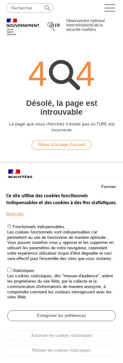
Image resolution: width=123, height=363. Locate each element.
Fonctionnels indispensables (38, 226)
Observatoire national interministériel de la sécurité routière (85, 25)
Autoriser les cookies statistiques (61, 335)
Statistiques (23, 270)
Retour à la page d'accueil (61, 144)
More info (14, 213)
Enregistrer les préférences (61, 315)
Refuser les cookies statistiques (61, 350)
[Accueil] (22, 24)
